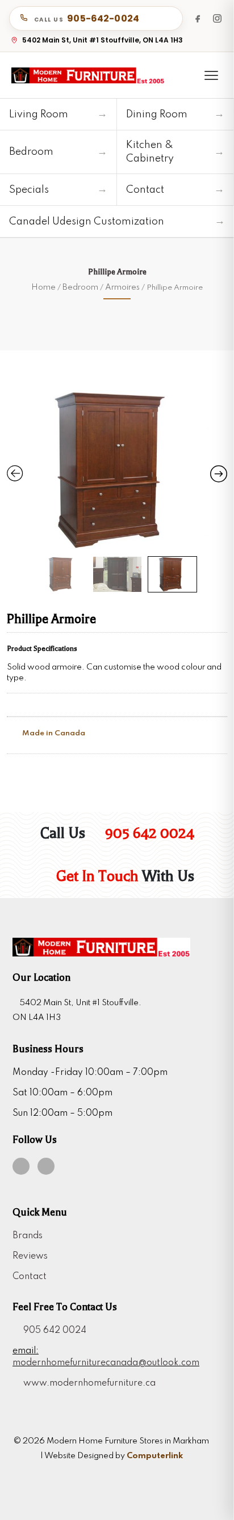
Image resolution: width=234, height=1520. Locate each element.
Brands (27, 1235)
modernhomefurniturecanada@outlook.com (105, 1362)
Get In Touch (96, 876)
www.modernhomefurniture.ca (87, 1383)
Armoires (122, 287)
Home (43, 287)
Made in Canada (52, 733)
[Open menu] (211, 75)
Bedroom (80, 287)
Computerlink (155, 1456)
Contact (29, 1276)
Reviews (30, 1256)
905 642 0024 (148, 833)
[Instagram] (217, 18)
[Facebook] (198, 18)
